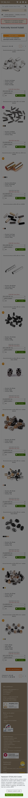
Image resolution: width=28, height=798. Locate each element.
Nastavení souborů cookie (14, 791)
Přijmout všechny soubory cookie (14, 794)
